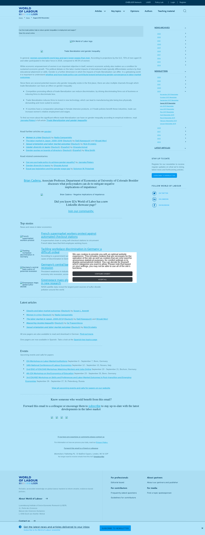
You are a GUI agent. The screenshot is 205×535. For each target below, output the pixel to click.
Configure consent (102, 274)
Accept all (102, 279)
